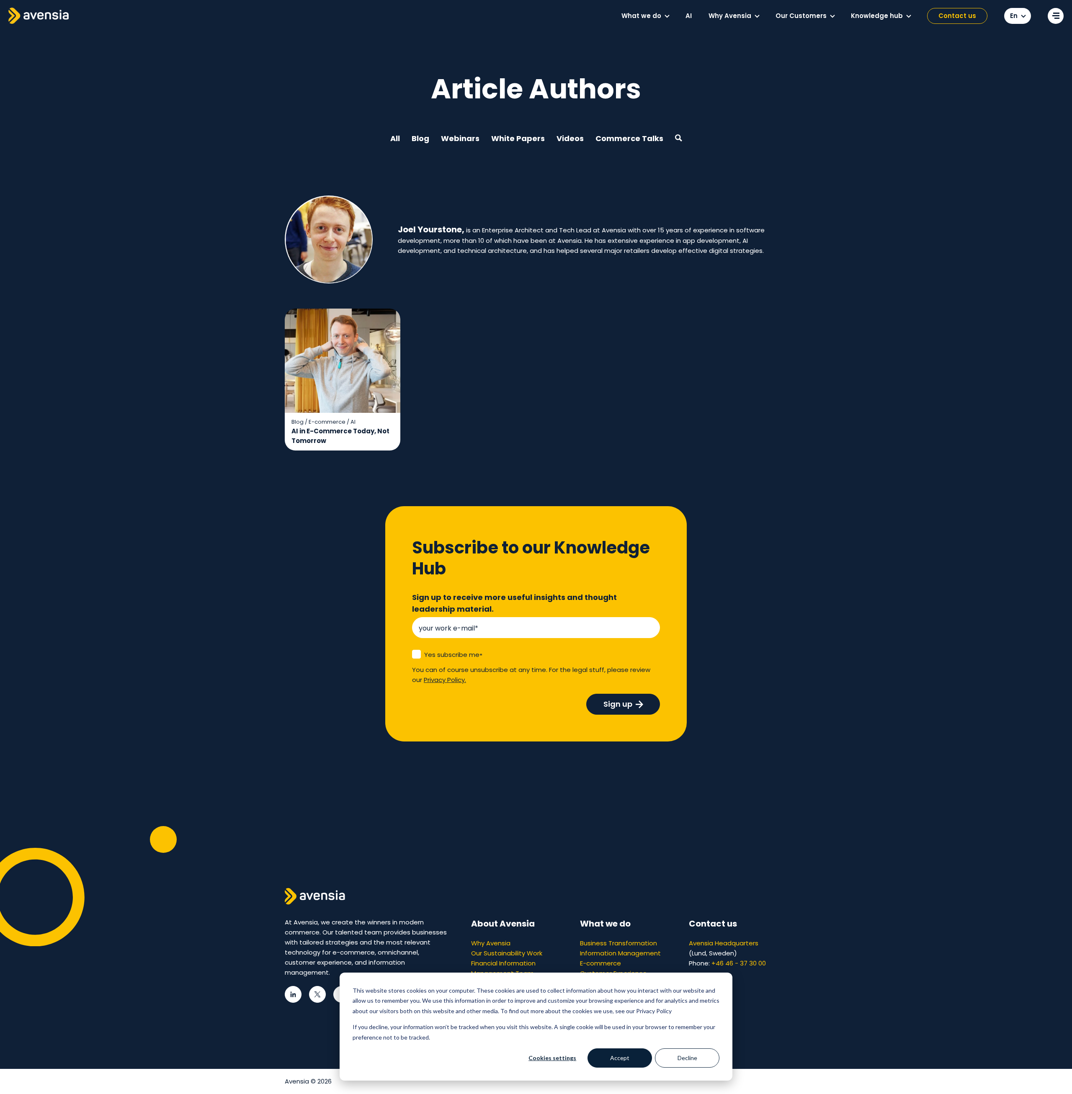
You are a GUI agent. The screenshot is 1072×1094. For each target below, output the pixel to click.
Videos (570, 138)
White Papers (518, 138)
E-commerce (600, 963)
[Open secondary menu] (1056, 16)
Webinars (460, 138)
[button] (667, 16)
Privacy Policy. (445, 679)
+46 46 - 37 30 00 (738, 963)
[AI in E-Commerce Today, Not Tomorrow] (342, 380)
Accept (619, 1057)
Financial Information (503, 963)
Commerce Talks (629, 138)
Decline (687, 1057)
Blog (420, 138)
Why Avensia (490, 943)
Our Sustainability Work (506, 953)
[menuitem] (645, 16)
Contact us (957, 15)
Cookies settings (552, 1057)
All (395, 138)
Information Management (620, 953)
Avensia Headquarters (723, 943)
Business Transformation (618, 943)
